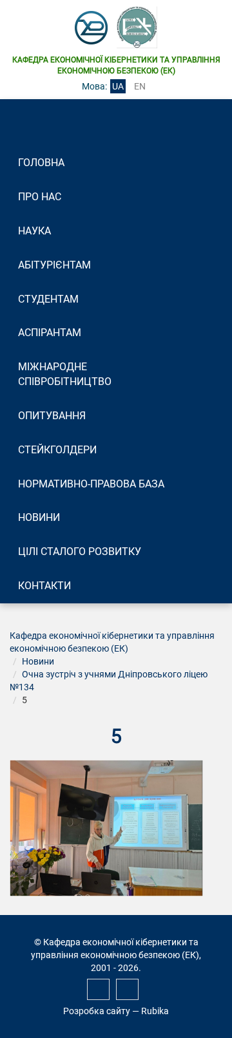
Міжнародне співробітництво (64, 374)
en (140, 86)
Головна (41, 162)
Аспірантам (49, 332)
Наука (34, 231)
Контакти (44, 586)
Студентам (48, 299)
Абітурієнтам (54, 265)
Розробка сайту (96, 1011)
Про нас (39, 197)
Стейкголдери (57, 450)
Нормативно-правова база (91, 484)
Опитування (52, 416)
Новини (39, 517)
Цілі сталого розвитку (79, 551)
